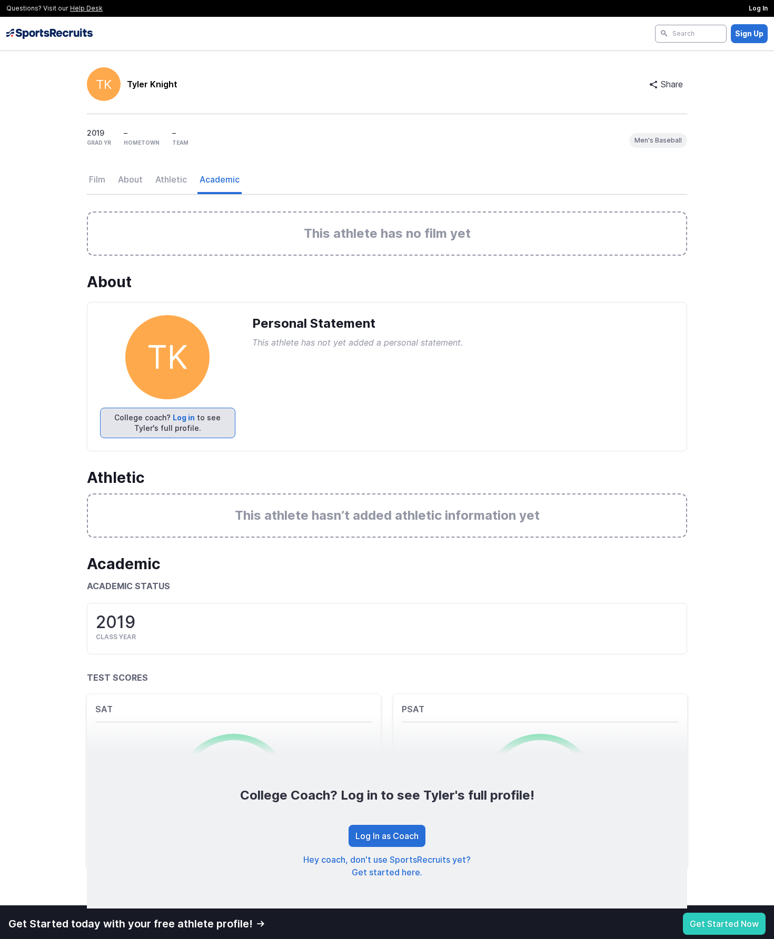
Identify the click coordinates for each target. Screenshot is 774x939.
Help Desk (86, 8)
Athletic (171, 179)
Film (97, 179)
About (130, 179)
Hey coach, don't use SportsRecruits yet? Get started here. (387, 865)
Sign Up (749, 33)
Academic (220, 179)
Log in (184, 417)
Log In (758, 8)
